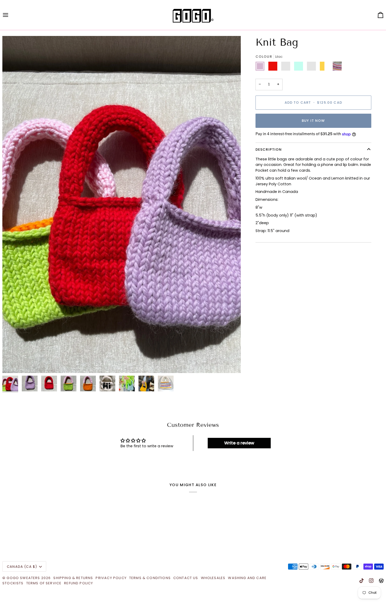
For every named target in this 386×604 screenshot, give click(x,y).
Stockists (13, 583)
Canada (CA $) (22, 566)
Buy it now (313, 120)
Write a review (239, 443)
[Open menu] (10, 15)
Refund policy (78, 583)
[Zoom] (12, 363)
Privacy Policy (111, 577)
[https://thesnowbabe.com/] (381, 580)
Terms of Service (44, 583)
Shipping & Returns (73, 577)
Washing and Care (247, 577)
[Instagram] (371, 580)
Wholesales (213, 577)
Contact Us (185, 577)
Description (268, 149)
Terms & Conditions (150, 577)
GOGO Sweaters (23, 577)
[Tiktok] (361, 580)
